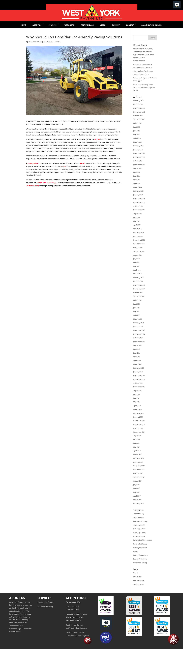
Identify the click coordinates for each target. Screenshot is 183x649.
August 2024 (137, 168)
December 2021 (139, 285)
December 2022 (139, 240)
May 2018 (136, 447)
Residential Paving (140, 563)
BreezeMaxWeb (35, 41)
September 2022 (139, 251)
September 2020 (139, 342)
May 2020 (136, 357)
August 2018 (137, 436)
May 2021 (136, 311)
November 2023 (139, 202)
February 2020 (138, 368)
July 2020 (136, 349)
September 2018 (139, 432)
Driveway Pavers (139, 529)
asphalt (97, 139)
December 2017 (139, 466)
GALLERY (116, 25)
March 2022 (137, 274)
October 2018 (138, 428)
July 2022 (136, 259)
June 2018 (136, 443)
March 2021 (137, 319)
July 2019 (136, 394)
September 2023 (139, 210)
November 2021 (139, 289)
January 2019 (138, 417)
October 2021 (138, 293)
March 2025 (137, 142)
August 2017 (137, 481)
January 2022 (138, 281)
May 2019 (136, 402)
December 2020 (139, 330)
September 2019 (139, 387)
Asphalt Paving (138, 514)
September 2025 (139, 119)
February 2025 (138, 146)
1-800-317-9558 (80, 614)
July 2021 (136, 304)
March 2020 (137, 364)
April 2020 (137, 360)
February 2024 (138, 191)
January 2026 (138, 104)
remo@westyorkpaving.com (77, 635)
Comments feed (139, 580)
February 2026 (138, 101)
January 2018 (138, 462)
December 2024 (139, 153)
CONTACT (130, 25)
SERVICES (53, 25)
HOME (23, 25)
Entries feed (137, 576)
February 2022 (138, 278)
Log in (135, 573)
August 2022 (137, 255)
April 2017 (137, 496)
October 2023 (138, 206)
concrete (82, 163)
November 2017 (139, 470)
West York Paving (32, 186)
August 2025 (137, 123)
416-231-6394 (73, 607)
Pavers (57, 41)
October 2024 (138, 161)
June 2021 (136, 308)
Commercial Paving (140, 521)
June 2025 (136, 131)
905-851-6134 (73, 609)
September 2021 (139, 296)
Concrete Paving (139, 525)
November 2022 (139, 244)
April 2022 (137, 270)
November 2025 (139, 112)
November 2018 (139, 424)
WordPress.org (138, 584)
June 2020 (136, 353)
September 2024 (139, 165)
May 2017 (136, 492)
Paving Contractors (140, 555)
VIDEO (102, 25)
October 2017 (138, 473)
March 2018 (137, 455)
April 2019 (137, 406)
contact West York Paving (46, 183)
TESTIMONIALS (87, 25)
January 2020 (138, 372)
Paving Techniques (140, 559)
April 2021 (137, 315)
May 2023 (136, 221)
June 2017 (136, 488)
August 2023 (137, 214)
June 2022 (136, 262)
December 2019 (139, 375)
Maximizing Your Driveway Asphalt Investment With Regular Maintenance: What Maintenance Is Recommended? (143, 55)
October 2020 (138, 338)
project (63, 166)
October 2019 (138, 383)
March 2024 (137, 187)
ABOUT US (36, 25)
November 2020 (139, 334)
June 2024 (136, 176)
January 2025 (138, 150)
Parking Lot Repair (140, 547)
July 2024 (136, 172)
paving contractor (34, 163)
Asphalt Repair (138, 517)
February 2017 (138, 503)
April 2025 (137, 138)
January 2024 (138, 195)
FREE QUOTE (69, 25)
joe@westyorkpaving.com (76, 628)
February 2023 (138, 232)
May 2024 (136, 180)
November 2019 (139, 379)
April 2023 (137, 225)
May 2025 (136, 134)
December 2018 (139, 421)
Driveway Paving (139, 532)
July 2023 (136, 217)
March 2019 (137, 409)
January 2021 (138, 326)
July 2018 (136, 439)
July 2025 (136, 127)
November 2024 (139, 157)
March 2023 (137, 229)
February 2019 (138, 413)
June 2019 (136, 398)
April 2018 (137, 451)
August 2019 (137, 390)
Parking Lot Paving (140, 544)
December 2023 (139, 198)
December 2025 (139, 108)
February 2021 (138, 323)
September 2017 (139, 477)
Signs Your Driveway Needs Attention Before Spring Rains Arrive (144, 87)
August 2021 (137, 300)
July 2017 (136, 485)
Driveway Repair (139, 536)
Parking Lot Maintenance (142, 540)
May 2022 (136, 266)
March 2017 (137, 500)
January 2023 (138, 236)
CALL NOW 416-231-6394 (151, 25)
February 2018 (138, 458)
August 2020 (137, 345)
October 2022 (138, 247)
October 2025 (138, 116)
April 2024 (137, 183)
